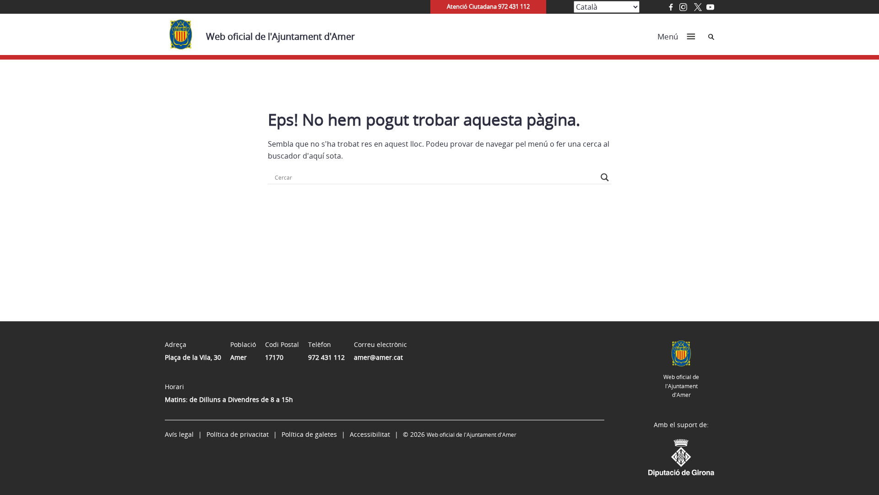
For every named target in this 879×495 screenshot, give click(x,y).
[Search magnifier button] (604, 177)
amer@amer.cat (378, 357)
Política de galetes (309, 434)
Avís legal (179, 434)
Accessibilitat (370, 434)
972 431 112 (326, 357)
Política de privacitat (237, 434)
